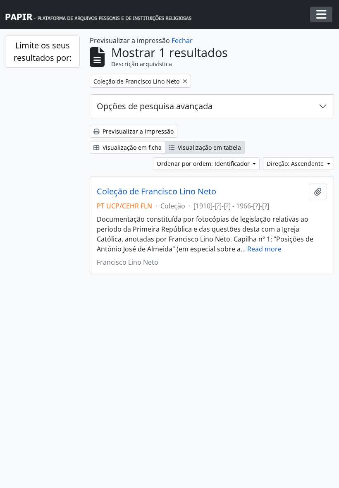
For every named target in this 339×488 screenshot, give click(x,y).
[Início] (102, 14)
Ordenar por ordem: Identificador (204, 163)
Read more (264, 249)
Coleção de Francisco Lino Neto (156, 191)
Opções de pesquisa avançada (154, 106)
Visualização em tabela (208, 147)
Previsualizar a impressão (137, 131)
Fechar (182, 40)
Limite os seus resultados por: (43, 51)
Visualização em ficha (131, 147)
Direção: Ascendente (296, 163)
